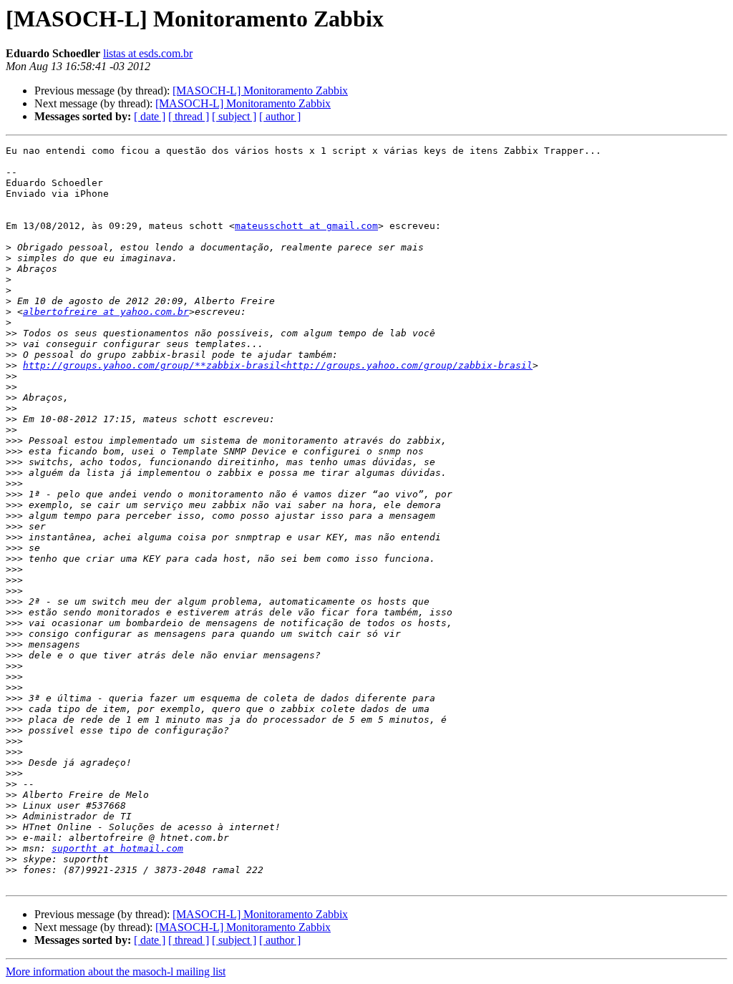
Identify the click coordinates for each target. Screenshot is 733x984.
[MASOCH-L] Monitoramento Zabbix (260, 90)
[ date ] (149, 116)
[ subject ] (234, 116)
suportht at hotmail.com (117, 848)
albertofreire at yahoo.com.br (106, 311)
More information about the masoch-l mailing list (115, 971)
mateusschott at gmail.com (306, 225)
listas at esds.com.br (148, 53)
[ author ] (280, 116)
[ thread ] (188, 116)
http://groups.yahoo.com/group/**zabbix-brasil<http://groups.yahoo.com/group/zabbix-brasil (278, 365)
